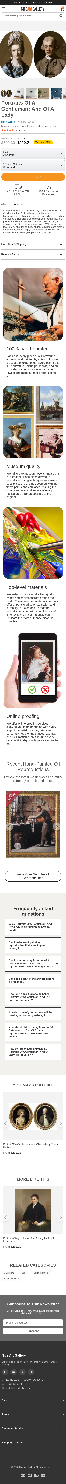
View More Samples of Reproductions (33, 876)
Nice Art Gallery (33, 9)
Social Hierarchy (41, 1273)
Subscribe (33, 1331)
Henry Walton (8, 121)
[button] (9, 826)
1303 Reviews (20, 130)
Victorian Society (11, 1279)
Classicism (9, 1273)
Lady (23, 1273)
